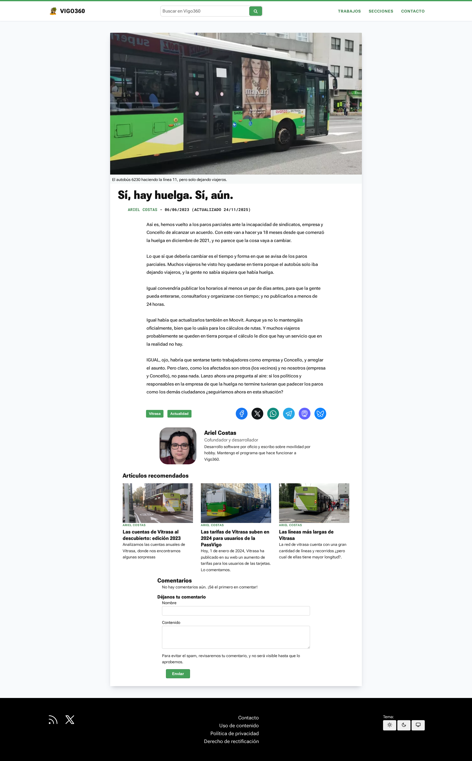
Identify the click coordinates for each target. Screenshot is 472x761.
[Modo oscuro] (404, 725)
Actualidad (179, 414)
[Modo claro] (389, 725)
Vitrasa (155, 414)
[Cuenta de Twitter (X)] (70, 720)
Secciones (381, 11)
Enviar (178, 673)
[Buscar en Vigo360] (255, 11)
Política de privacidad (234, 733)
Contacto (413, 11)
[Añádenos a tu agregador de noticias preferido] (53, 720)
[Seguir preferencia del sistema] (418, 725)
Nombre (169, 602)
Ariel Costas (142, 209)
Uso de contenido (239, 726)
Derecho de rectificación (231, 741)
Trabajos (349, 11)
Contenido (171, 622)
